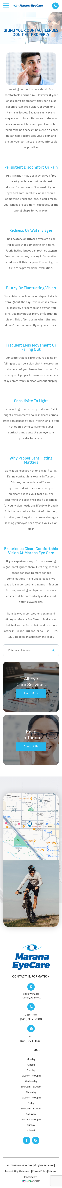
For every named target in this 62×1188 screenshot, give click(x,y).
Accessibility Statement (18, 1171)
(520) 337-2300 (31, 1019)
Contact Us (31, 746)
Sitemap (52, 1171)
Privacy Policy (39, 1171)
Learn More (31, 693)
